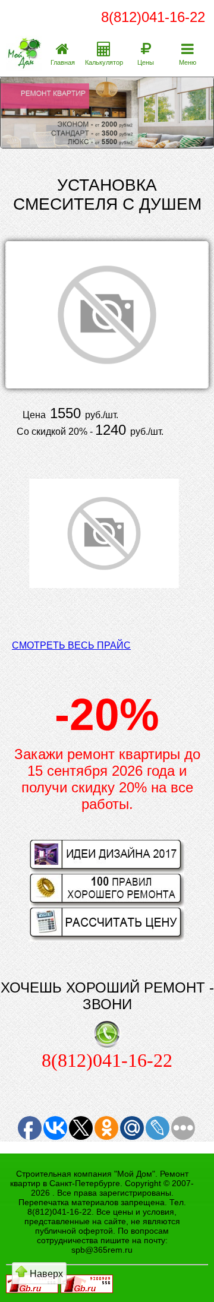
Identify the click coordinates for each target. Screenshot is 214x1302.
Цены (145, 62)
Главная (63, 62)
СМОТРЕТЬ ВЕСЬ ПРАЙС (71, 645)
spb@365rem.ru (102, 1249)
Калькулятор (104, 62)
